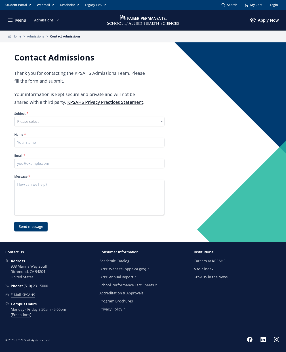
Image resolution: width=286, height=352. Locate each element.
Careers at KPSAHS (209, 260)
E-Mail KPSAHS (23, 294)
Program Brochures (116, 301)
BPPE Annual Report (116, 277)
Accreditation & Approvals (121, 293)
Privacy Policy (110, 309)
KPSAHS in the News (211, 277)
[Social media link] (250, 340)
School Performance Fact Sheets (126, 285)
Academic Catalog (114, 260)
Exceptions (21, 314)
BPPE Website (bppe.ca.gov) (122, 269)
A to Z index (203, 269)
